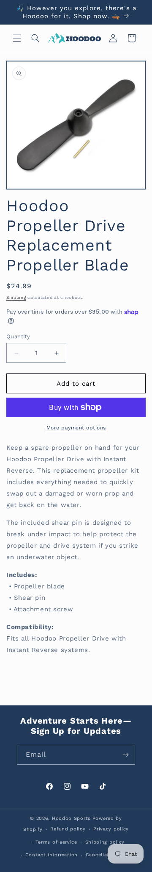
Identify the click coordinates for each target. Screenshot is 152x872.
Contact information (51, 855)
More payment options (76, 428)
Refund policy (67, 829)
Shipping (16, 297)
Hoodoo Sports (71, 818)
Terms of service (56, 842)
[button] (17, 38)
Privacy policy (111, 829)
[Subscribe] (125, 755)
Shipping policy (105, 842)
